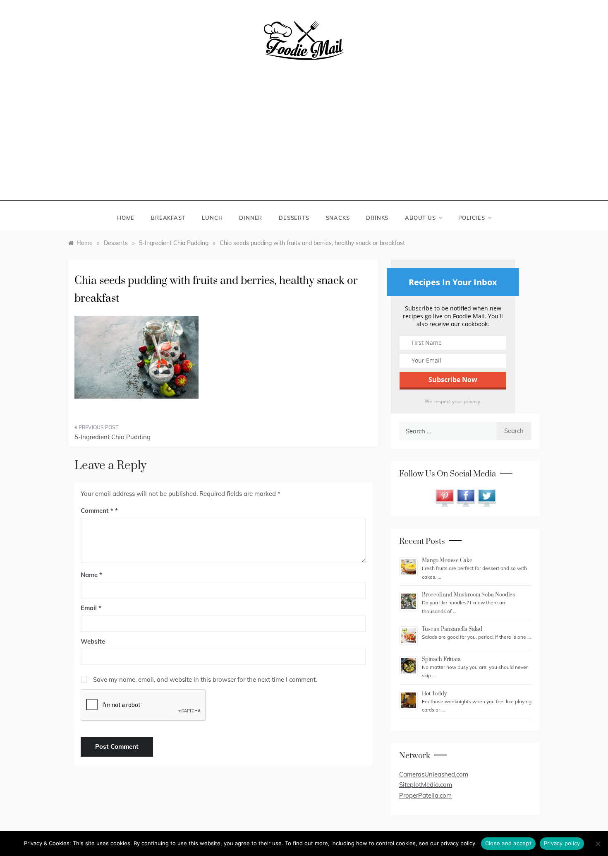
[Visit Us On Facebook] (465, 497)
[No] (598, 843)
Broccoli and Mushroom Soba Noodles (468, 595)
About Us (420, 217)
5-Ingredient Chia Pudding (112, 437)
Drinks (377, 217)
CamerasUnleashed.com (433, 774)
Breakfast (168, 217)
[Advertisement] (304, 143)
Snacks (338, 217)
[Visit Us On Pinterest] (444, 497)
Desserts (294, 217)
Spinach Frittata (441, 659)
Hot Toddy (434, 693)
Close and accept (508, 843)
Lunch (212, 217)
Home (125, 217)
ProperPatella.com (425, 795)
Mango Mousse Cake (447, 560)
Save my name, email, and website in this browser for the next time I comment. (205, 679)
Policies (471, 217)
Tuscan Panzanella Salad (452, 629)
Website (93, 641)
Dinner (250, 217)
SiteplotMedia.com (425, 785)
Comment (97, 511)
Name (91, 575)
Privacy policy (562, 843)
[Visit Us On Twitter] (486, 497)
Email (91, 608)
